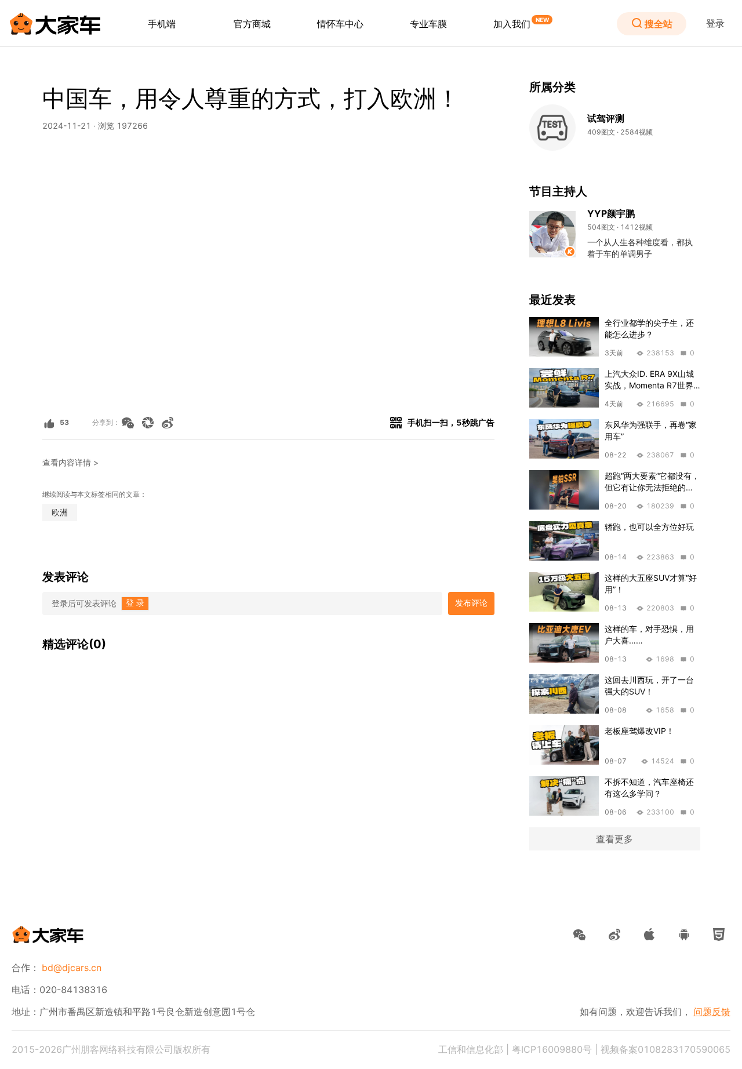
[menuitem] (162, 23)
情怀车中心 (340, 24)
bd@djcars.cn (71, 967)
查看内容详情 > (70, 463)
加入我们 (511, 24)
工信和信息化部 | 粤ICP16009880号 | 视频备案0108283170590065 (584, 1049)
